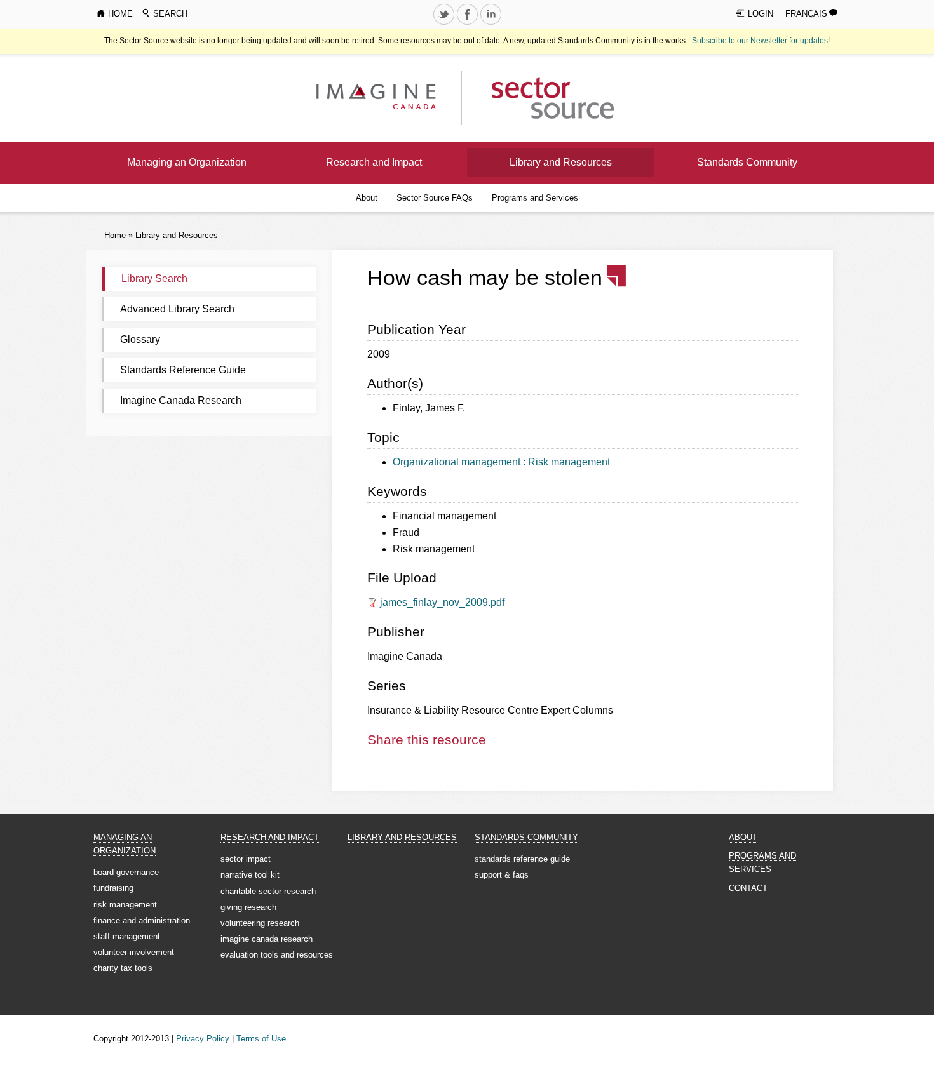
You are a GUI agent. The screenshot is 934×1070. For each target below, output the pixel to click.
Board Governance (126, 872)
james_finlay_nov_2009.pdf (442, 602)
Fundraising (113, 888)
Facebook (468, 24)
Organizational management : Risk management (501, 462)
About (366, 198)
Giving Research (248, 907)
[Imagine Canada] (543, 97)
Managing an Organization (187, 162)
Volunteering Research (259, 923)
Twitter (445, 24)
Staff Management (126, 936)
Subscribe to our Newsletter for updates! (761, 40)
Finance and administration (141, 920)
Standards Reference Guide (183, 369)
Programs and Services (535, 198)
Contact (748, 888)
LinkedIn (492, 24)
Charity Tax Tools (122, 968)
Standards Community (747, 162)
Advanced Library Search (177, 309)
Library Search (154, 278)
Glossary (140, 339)
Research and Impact (374, 162)
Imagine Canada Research (180, 400)
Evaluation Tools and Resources (276, 955)
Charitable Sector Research (268, 891)
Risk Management (125, 904)
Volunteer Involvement (133, 952)
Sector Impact (245, 859)
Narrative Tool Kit (250, 874)
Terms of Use (261, 1038)
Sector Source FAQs (434, 198)
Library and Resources (561, 162)
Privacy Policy (202, 1038)
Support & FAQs (502, 874)
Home (115, 235)
